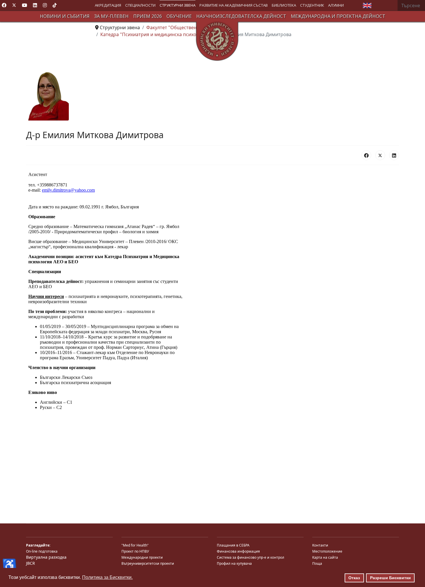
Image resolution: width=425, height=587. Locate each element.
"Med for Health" (135, 545)
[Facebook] (4, 5)
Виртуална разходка (46, 557)
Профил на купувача (234, 563)
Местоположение (327, 551)
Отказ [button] (354, 577)
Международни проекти (142, 557)
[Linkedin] (35, 5)
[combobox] (411, 5)
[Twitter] (14, 5)
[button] (108, 5)
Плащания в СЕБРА (233, 545)
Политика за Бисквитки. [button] (107, 577)
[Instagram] (45, 5)
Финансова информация (238, 551)
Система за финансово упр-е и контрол (250, 557)
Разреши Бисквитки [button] (390, 577)
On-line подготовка (42, 551)
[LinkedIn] (394, 155)
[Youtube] (24, 5)
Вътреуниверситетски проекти (147, 563)
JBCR (30, 563)
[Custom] (55, 5)
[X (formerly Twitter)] (380, 155)
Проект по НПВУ (135, 551)
